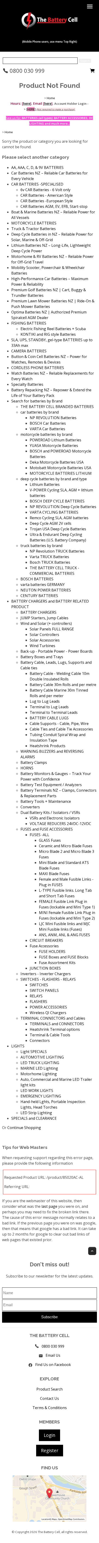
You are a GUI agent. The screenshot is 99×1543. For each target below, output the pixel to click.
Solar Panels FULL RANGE (52, 629)
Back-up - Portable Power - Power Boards (56, 651)
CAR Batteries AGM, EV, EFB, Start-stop (53, 206)
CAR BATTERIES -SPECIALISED (37, 184)
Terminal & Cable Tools (50, 1034)
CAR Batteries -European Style (46, 200)
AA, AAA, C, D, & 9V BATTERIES (37, 167)
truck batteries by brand (41, 545)
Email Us (53, 1355)
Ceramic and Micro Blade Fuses (65, 845)
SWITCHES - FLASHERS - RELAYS (48, 979)
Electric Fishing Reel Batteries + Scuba (53, 328)
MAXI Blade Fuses (54, 873)
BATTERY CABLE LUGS (49, 718)
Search (85, 61)
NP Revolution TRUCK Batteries (57, 551)
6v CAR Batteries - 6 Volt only (45, 189)
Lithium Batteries (45, 484)
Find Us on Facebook (53, 1364)
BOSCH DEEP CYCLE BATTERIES (57, 501)
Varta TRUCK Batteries (49, 556)
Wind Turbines (42, 645)
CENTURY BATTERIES (39, 595)
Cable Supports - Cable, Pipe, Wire (59, 723)
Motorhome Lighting (38, 1073)
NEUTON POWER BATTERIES (45, 590)
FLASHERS (38, 1001)
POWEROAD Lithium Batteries (55, 440)
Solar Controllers (44, 634)
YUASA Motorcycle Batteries (54, 445)
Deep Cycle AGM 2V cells (50, 523)
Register (49, 1450)
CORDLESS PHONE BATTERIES (37, 367)
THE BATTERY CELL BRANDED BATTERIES (57, 406)
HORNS (26, 768)
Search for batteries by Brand (36, 401)
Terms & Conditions (49, 1407)
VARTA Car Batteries (47, 428)
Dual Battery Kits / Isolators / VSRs (50, 812)
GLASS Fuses (50, 840)
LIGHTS (17, 1046)
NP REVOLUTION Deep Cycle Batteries (63, 506)
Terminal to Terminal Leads (54, 712)
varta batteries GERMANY (42, 584)
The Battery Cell (49, 1532)
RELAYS (36, 996)
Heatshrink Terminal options (55, 1029)
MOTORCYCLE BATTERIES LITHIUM (61, 473)
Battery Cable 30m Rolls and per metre (63, 684)
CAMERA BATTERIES (29, 351)
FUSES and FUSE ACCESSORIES (46, 829)
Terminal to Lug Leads (49, 706)
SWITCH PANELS (44, 990)
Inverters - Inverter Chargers (45, 973)
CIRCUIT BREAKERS (46, 940)
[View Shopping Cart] (92, 71)
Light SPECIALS (33, 1051)
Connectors (40, 1040)
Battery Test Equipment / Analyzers (51, 784)
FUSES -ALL (39, 834)
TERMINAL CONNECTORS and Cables (52, 1018)
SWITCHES (39, 984)
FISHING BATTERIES (28, 323)
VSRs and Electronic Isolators (55, 818)
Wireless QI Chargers (48, 1012)
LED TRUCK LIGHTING (39, 1062)
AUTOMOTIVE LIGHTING (42, 1057)
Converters (30, 806)
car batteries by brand (39, 412)
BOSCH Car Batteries (48, 423)
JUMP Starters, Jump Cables (44, 617)
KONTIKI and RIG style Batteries (48, 334)
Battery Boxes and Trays (41, 656)
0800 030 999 (26, 70)
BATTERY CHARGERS (38, 612)
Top (92, 1251)
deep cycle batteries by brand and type (53, 478)
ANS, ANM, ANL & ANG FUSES (64, 934)
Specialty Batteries (27, 384)
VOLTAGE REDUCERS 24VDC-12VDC (60, 823)
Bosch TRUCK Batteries (50, 562)
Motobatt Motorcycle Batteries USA (60, 467)
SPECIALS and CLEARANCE (34, 1118)
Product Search (49, 1389)
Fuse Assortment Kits (57, 962)
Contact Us (49, 1398)
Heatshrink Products (47, 745)
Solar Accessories (45, 640)
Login (49, 1435)
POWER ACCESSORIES (48, 1007)
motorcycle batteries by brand (46, 434)
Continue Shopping (24, 1127)
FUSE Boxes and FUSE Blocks (63, 957)
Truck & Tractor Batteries (33, 228)
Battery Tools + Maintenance (45, 801)
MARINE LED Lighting (39, 1068)
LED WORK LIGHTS (36, 1090)
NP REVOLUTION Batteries (53, 417)
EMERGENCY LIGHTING (40, 1096)
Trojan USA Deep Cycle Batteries (58, 528)
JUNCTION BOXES (45, 968)
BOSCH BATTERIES (36, 579)
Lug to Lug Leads (45, 701)
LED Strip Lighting (36, 1112)
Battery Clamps (33, 762)
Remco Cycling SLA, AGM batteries (59, 517)
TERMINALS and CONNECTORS (57, 1023)
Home (51, 98)
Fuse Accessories (44, 946)
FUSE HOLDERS (52, 951)
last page (49, 1206)
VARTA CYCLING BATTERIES (54, 512)
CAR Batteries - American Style (46, 195)
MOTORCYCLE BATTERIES (33, 223)
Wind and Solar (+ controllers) (46, 623)
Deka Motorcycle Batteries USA (57, 462)
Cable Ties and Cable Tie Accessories (61, 729)
